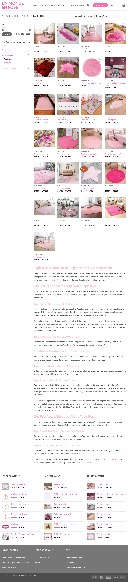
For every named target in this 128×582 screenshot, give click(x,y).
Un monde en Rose (13, 5)
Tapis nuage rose (111, 120)
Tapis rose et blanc (41, 188)
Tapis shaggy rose (40, 257)
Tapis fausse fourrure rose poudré (115, 84)
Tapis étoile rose (64, 83)
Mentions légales (9, 567)
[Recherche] (88, 5)
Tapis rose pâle (39, 223)
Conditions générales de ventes (15, 562)
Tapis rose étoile (87, 188)
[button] (100, 5)
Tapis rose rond (63, 223)
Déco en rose (22, 16)
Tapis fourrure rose (41, 120)
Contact (81, 5)
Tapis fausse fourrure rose (91, 83)
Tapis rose (8, 59)
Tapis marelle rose (88, 120)
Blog (73, 5)
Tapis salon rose (111, 223)
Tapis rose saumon (88, 223)
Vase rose (8, 63)
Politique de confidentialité (13, 557)
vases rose (59, 462)
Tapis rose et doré (64, 188)
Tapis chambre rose (88, 49)
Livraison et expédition (76, 567)
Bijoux (45, 5)
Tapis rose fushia (111, 188)
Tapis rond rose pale (89, 154)
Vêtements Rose (9, 68)
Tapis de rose (39, 83)
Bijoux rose (7, 50)
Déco (65, 5)
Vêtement (55, 5)
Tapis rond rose (63, 154)
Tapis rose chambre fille (114, 154)
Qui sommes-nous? (42, 557)
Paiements (70, 562)
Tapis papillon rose (41, 154)
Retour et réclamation (75, 557)
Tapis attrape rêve (41, 49)
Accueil (36, 5)
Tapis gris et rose (64, 120)
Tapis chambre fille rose (67, 49)
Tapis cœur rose (111, 49)
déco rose (116, 459)
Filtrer (7, 34)
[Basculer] (28, 49)
